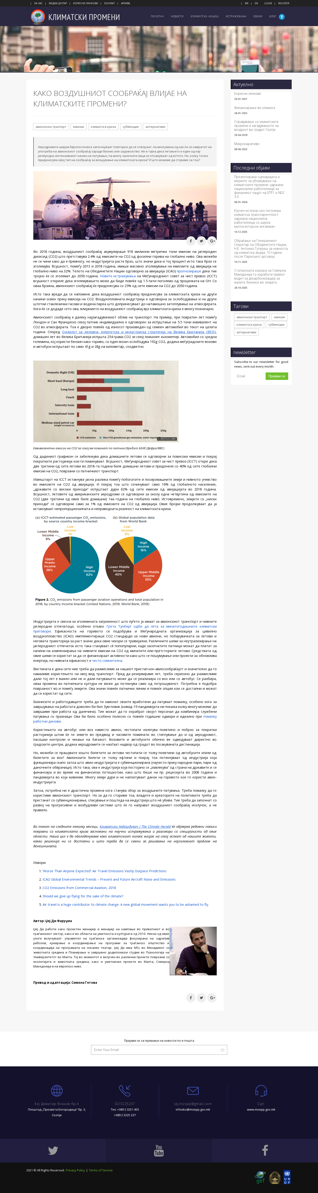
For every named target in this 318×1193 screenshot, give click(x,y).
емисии (78, 127)
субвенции (131, 127)
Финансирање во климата (254, 107)
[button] (282, 17)
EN (256, 3)
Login (268, 3)
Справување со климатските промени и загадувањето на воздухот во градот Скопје (256, 125)
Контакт (109, 3)
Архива (125, 3)
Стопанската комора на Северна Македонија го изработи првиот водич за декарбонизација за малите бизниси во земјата (260, 276)
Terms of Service (101, 1170)
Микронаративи (246, 144)
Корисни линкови (85, 3)
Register (283, 3)
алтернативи (155, 127)
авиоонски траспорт (51, 127)
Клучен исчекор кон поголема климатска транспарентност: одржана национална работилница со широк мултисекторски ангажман (257, 218)
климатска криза (103, 127)
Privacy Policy (75, 1170)
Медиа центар (58, 3)
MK (246, 3)
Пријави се (277, 376)
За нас (38, 3)
